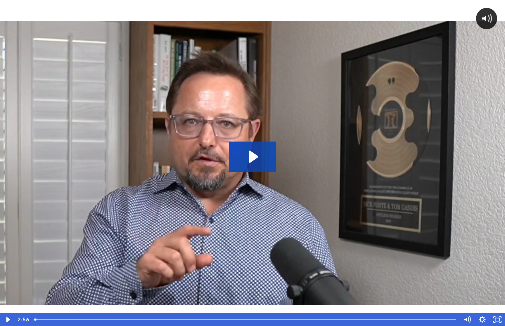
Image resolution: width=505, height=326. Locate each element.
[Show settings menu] (482, 319)
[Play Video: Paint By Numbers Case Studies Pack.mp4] (252, 157)
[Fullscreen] (497, 319)
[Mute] (467, 319)
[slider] (245, 319)
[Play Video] (7, 319)
